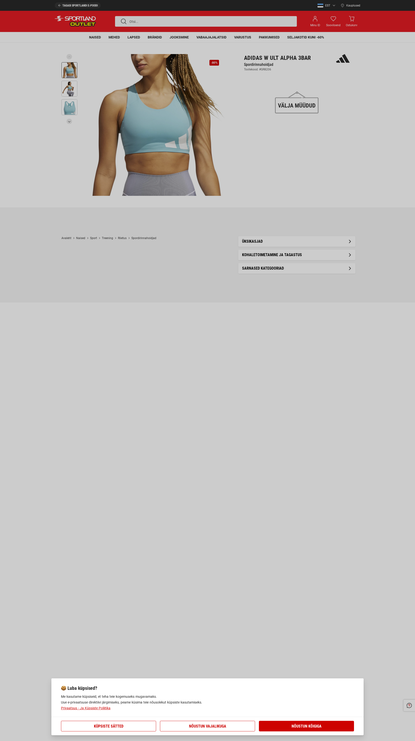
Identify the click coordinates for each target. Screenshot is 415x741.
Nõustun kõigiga (307, 726)
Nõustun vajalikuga (207, 726)
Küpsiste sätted (108, 726)
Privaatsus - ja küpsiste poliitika (85, 708)
